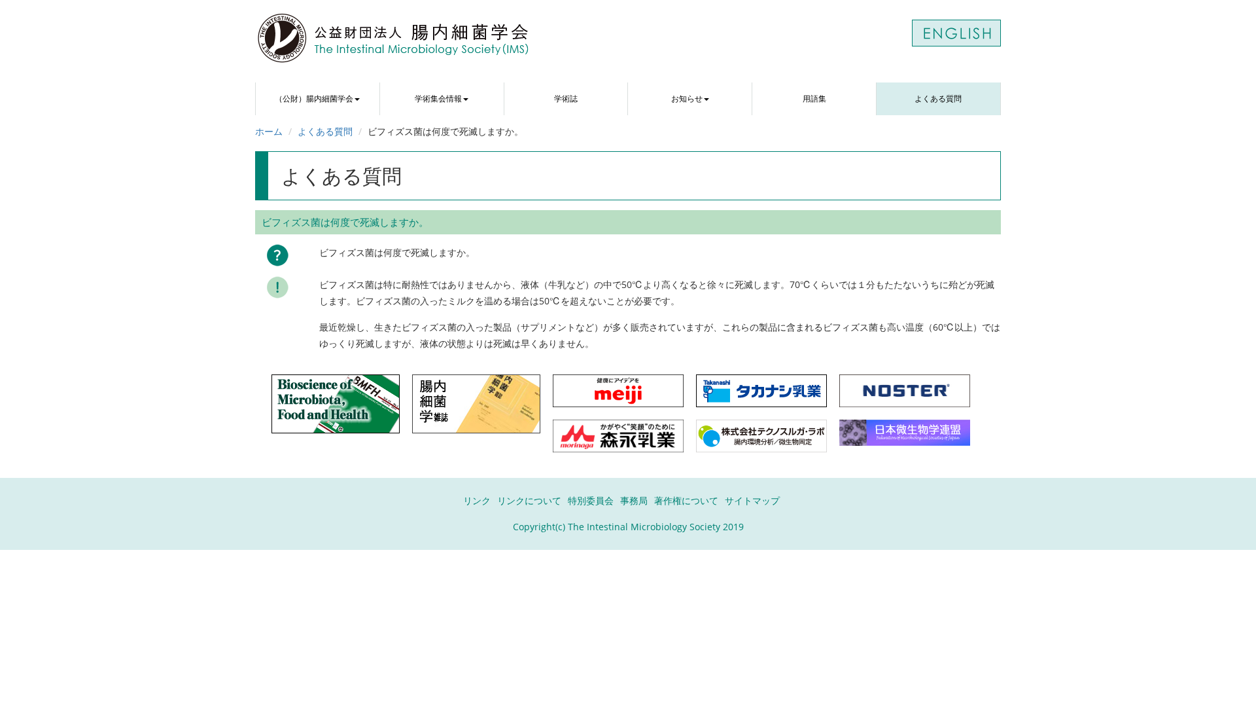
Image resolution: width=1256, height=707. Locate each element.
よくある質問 (938, 98)
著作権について (686, 500)
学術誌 (566, 98)
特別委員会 (591, 500)
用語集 (814, 98)
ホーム (269, 131)
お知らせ (687, 98)
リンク (477, 500)
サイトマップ (752, 500)
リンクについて (529, 500)
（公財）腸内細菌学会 (314, 98)
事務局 (634, 500)
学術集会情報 (438, 98)
